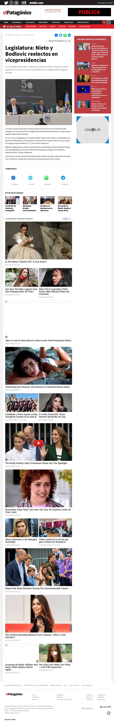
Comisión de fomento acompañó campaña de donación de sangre (10, 212)
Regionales (17, 22)
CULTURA (62, 26)
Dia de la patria (73, 685)
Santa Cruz (68, 22)
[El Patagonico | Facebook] (11, 3)
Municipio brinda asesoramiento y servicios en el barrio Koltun (30, 210)
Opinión (34, 699)
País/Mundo (43, 22)
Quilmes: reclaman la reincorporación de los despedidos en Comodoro (100, 68)
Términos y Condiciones (64, 699)
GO (65, 685)
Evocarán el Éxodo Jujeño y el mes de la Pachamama (64, 209)
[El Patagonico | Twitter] (6, 3)
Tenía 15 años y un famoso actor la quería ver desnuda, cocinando (99, 107)
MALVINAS (72, 26)
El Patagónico (9, 35)
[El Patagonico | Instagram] (16, 3)
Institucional (101, 699)
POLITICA (42, 26)
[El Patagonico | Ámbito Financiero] (36, 3)
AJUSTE (52, 26)
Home (6, 22)
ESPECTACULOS (96, 101)
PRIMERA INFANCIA (56, 685)
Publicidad (101, 697)
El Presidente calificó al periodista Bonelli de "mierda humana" (100, 80)
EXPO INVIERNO (87, 685)
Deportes (56, 22)
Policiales (30, 22)
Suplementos (101, 695)
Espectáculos (83, 22)
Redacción (89, 699)
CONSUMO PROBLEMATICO (13, 685)
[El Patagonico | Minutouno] (24, 3)
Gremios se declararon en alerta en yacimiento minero (46, 210)
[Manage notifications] (109, 713)
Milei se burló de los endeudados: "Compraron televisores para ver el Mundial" (99, 93)
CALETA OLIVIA (84, 26)
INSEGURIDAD (31, 26)
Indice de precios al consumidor (35, 685)
